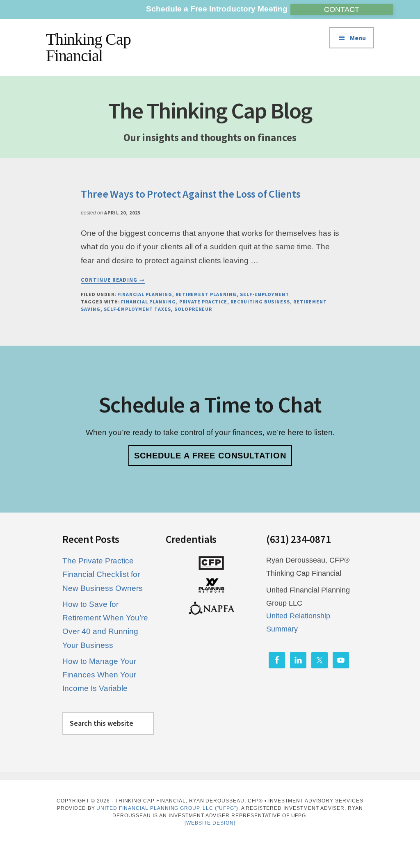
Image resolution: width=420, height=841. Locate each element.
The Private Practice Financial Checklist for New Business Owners (102, 574)
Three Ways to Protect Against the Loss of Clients (190, 194)
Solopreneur (193, 309)
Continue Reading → (113, 280)
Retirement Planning (206, 294)
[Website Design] (210, 823)
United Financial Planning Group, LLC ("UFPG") (167, 808)
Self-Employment (264, 294)
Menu (358, 38)
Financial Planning (144, 294)
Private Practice (203, 302)
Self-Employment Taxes (137, 309)
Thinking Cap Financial (88, 47)
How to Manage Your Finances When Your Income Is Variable (99, 675)
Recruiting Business (260, 302)
